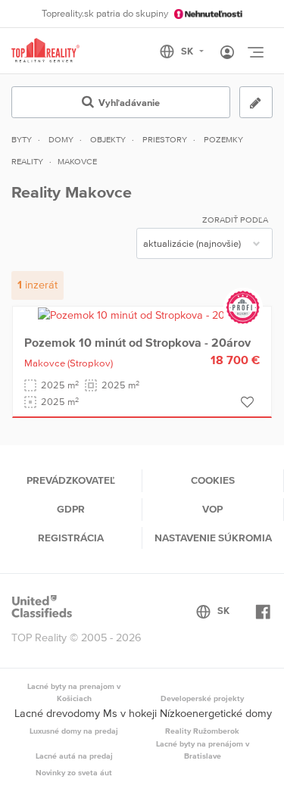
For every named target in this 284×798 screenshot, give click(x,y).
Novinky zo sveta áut (74, 772)
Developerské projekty (202, 698)
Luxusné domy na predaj (74, 730)
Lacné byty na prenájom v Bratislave (202, 749)
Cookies (213, 480)
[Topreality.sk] (45, 51)
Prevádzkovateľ (71, 480)
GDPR (71, 509)
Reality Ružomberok (202, 730)
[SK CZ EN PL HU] (188, 51)
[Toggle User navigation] (227, 53)
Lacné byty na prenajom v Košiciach (73, 692)
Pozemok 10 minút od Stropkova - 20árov (137, 342)
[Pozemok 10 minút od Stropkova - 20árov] (142, 314)
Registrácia (71, 537)
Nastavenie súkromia (213, 537)
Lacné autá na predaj (74, 755)
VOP (212, 509)
